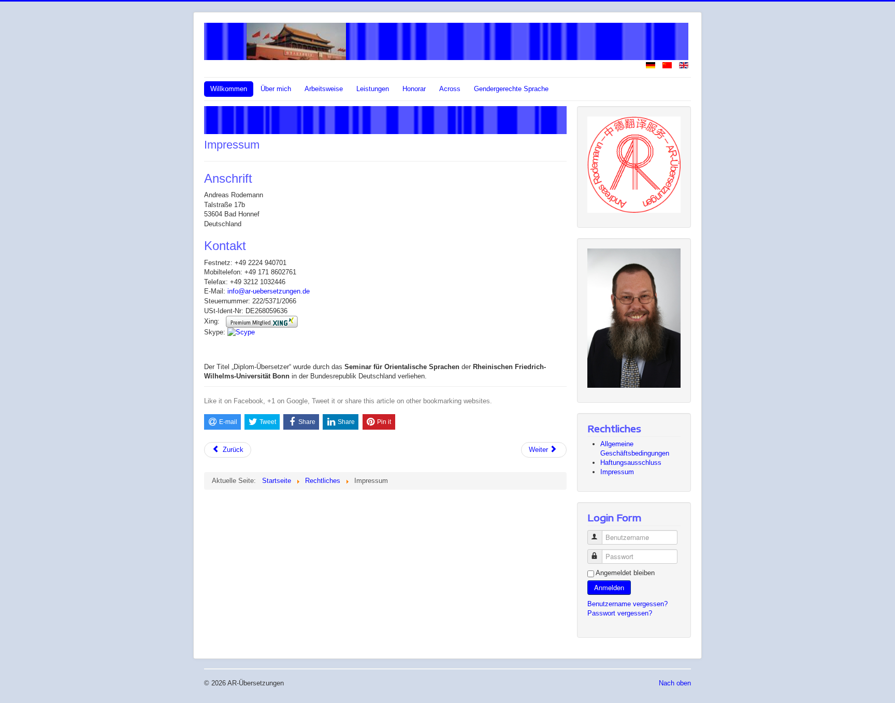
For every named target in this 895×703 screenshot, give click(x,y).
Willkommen (228, 89)
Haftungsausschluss (630, 462)
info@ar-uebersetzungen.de (268, 291)
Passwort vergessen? (619, 613)
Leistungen (372, 89)
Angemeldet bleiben (625, 573)
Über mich (276, 89)
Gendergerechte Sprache (511, 89)
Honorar (414, 89)
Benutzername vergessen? (627, 604)
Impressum (617, 472)
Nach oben (675, 683)
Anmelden (609, 587)
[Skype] (241, 332)
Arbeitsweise (324, 89)
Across (449, 89)
